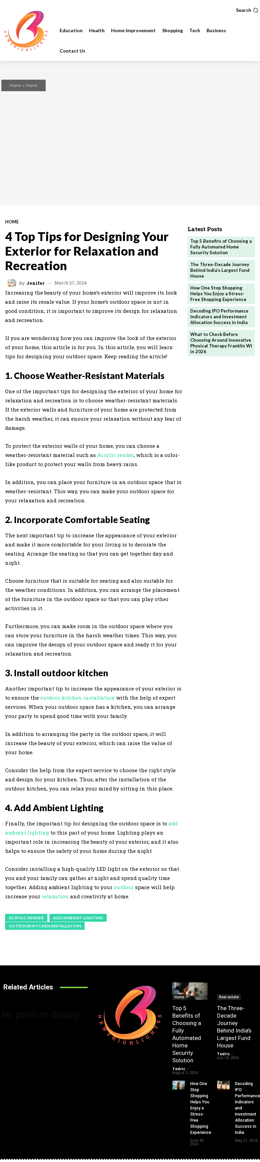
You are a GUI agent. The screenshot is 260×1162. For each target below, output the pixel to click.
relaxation (55, 896)
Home (15, 85)
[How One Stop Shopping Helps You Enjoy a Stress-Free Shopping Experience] (178, 1085)
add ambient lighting (78, 917)
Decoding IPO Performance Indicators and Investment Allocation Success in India (219, 316)
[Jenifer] (13, 283)
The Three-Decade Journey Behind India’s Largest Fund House (220, 270)
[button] (247, 10)
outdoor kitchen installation (77, 697)
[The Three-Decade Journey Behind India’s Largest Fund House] (234, 991)
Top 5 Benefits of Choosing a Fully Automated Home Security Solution (221, 246)
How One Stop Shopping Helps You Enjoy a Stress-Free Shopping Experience (218, 293)
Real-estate (229, 997)
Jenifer (35, 283)
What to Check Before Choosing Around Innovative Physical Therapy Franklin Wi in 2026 (221, 343)
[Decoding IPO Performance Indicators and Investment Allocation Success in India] (223, 1085)
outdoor (124, 887)
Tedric (178, 1068)
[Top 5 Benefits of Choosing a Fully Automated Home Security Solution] (190, 991)
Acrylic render (115, 455)
